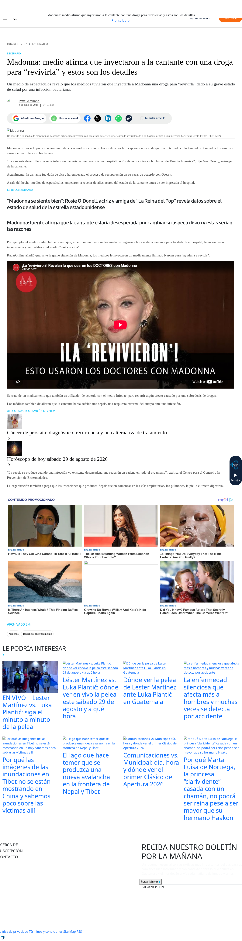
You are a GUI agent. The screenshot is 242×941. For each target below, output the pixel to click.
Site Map (69, 931)
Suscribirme (150, 882)
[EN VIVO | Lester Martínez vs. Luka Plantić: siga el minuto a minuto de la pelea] (30, 677)
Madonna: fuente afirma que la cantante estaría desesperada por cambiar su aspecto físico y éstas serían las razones (119, 225)
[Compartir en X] (97, 118)
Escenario (40, 44)
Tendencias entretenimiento (37, 633)
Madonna (14, 633)
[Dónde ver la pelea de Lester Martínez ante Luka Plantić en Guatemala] (151, 668)
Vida (23, 44)
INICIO (11, 44)
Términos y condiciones (46, 931)
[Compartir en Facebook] (87, 118)
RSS (79, 931)
